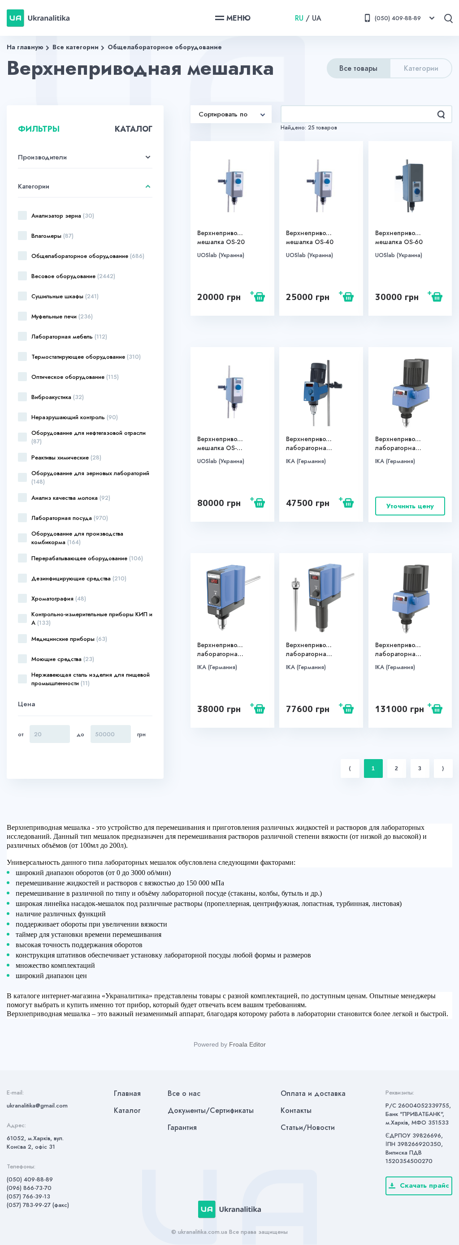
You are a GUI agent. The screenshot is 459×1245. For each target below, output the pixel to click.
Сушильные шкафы (65, 296)
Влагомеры (52, 236)
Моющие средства (62, 659)
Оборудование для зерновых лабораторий (90, 477)
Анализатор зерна (62, 215)
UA (316, 18)
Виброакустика (57, 397)
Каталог (127, 1110)
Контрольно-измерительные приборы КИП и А (91, 618)
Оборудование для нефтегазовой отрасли (88, 437)
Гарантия (182, 1127)
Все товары (358, 68)
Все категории (75, 47)
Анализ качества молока (70, 498)
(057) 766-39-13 (28, 1196)
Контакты (296, 1110)
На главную (25, 47)
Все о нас (184, 1093)
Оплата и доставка (313, 1093)
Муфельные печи (62, 316)
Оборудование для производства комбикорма (77, 537)
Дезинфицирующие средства (78, 578)
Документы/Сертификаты (211, 1110)
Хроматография (58, 598)
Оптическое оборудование (75, 377)
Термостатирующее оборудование (86, 356)
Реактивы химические (66, 457)
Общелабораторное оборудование (165, 47)
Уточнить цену (410, 506)
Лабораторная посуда (69, 518)
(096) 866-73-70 (29, 1188)
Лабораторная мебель (69, 336)
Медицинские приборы (69, 639)
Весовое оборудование (73, 276)
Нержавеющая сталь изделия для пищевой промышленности (90, 678)
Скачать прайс (424, 1185)
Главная (127, 1093)
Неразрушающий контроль (74, 417)
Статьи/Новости (308, 1127)
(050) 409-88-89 (30, 1179)
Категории (421, 68)
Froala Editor (247, 1044)
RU (299, 18)
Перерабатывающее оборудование (87, 558)
